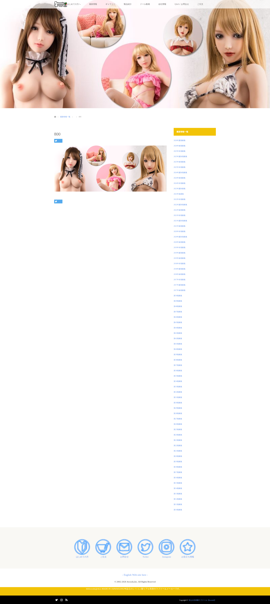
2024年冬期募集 (179, 183)
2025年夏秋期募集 (180, 156)
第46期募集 (178, 317)
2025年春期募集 (179, 162)
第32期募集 (178, 392)
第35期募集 (178, 376)
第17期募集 (178, 472)
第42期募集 (178, 338)
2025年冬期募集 (179, 151)
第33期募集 (178, 387)
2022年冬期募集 (179, 199)
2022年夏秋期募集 (180, 205)
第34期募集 (178, 381)
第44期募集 (178, 328)
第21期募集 (178, 451)
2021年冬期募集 (179, 215)
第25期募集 (178, 429)
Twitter (146, 557)
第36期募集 (178, 371)
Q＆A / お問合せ (182, 4)
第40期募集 (178, 349)
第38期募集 (178, 360)
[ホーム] (55, 113)
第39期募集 (178, 355)
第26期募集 (178, 424)
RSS (66, 599)
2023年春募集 (179, 194)
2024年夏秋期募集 (180, 173)
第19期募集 (178, 462)
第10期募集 (178, 510)
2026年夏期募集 (179, 140)
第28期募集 (178, 413)
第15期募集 (178, 483)
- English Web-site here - (135, 574)
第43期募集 (178, 333)
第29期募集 (178, 408)
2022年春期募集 (179, 210)
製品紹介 (128, 4)
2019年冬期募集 (179, 247)
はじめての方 (82, 557)
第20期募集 (178, 456)
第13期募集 (178, 494)
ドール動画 (145, 4)
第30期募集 (178, 403)
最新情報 (93, 4)
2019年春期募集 (179, 258)
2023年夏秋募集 (179, 189)
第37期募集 (178, 365)
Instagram (166, 557)
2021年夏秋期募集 (180, 221)
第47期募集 (178, 312)
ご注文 (200, 4)
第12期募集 (178, 499)
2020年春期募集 (179, 242)
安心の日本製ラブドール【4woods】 (202, 600)
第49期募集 (178, 301)
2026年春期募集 (179, 146)
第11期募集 (178, 504)
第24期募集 (178, 435)
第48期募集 (178, 306)
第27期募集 (178, 419)
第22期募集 (178, 446)
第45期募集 (178, 322)
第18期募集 (178, 467)
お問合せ (124, 557)
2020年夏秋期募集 (180, 237)
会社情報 (162, 4)
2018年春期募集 (179, 274)
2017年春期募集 (179, 290)
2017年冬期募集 (179, 280)
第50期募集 (178, 296)
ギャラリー (110, 4)
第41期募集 (178, 344)
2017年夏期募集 (179, 285)
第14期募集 (178, 488)
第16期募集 (178, 478)
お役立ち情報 (187, 557)
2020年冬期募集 (179, 231)
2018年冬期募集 (179, 264)
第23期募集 (178, 440)
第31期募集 (178, 397)
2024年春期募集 (179, 178)
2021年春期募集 (179, 226)
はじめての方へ (74, 4)
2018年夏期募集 (179, 269)
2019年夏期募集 (179, 253)
